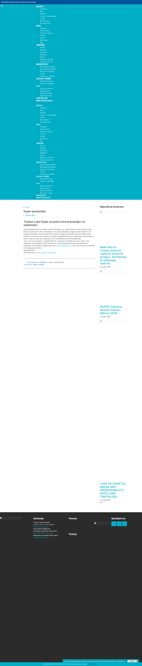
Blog (41, 42)
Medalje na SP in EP (47, 59)
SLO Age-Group (45, 23)
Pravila (42, 57)
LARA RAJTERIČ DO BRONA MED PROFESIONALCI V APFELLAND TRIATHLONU (113, 490)
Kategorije (43, 55)
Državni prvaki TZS (46, 62)
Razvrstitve (44, 52)
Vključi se (40, 6)
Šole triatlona (44, 21)
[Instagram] (138, 2)
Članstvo (43, 14)
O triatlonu (43, 9)
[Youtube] (124, 523)
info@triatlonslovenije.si (40, 527)
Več (124, 661)
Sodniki (42, 18)
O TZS (38, 86)
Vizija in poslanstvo (46, 88)
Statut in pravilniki (46, 93)
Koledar (42, 47)
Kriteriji (42, 74)
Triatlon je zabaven (46, 33)
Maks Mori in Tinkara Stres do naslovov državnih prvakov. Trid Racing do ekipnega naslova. (113, 255)
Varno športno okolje (44, 100)
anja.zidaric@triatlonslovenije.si (43, 533)
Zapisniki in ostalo (46, 96)
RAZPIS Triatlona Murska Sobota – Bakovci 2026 (111, 310)
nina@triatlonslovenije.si (40, 537)
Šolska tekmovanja (46, 81)
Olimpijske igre (42, 98)
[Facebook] (132, 2)
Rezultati (43, 50)
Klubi (41, 11)
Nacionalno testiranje (47, 71)
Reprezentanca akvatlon (48, 69)
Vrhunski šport (45, 31)
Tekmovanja (40, 45)
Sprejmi (132, 661)
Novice (38, 25)
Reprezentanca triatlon (47, 67)
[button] (86, 103)
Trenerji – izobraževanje (48, 16)
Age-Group (44, 40)
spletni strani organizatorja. (47, 253)
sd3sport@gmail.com (64, 246)
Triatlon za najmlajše (47, 83)
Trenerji (42, 35)
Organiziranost (45, 91)
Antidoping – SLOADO (47, 76)
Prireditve (43, 28)
